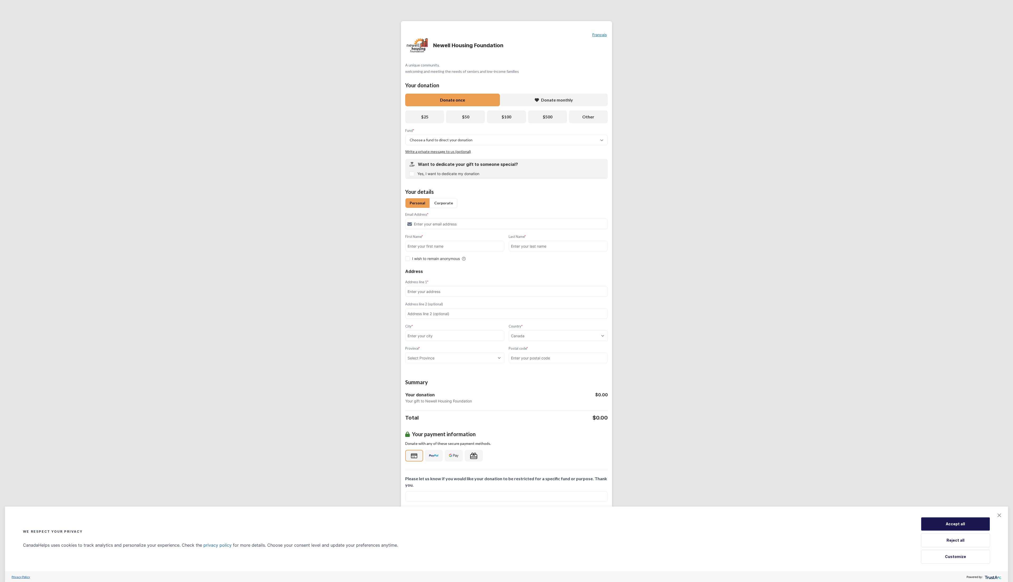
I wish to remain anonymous (436, 258)
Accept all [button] (955, 524)
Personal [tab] (417, 203)
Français (599, 34)
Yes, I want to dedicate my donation (448, 173)
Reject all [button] (955, 540)
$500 (547, 116)
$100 (506, 116)
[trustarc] (992, 577)
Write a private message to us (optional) (438, 151)
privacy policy (217, 545)
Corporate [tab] (443, 203)
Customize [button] (955, 556)
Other (588, 116)
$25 (424, 116)
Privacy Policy (21, 577)
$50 (465, 116)
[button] (999, 515)
